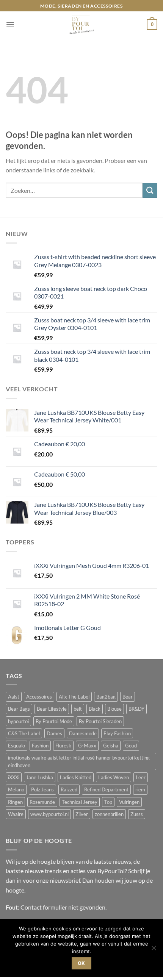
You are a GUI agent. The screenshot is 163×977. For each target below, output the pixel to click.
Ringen (15, 802)
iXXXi (13, 777)
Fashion (40, 746)
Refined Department (106, 789)
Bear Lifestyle (52, 709)
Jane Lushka (39, 777)
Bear (127, 697)
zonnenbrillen (109, 814)
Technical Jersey (79, 802)
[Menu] (10, 25)
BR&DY (136, 709)
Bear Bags (19, 709)
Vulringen (129, 802)
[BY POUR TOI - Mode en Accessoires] (81, 24)
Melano (16, 789)
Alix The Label (74, 697)
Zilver (81, 814)
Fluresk (63, 746)
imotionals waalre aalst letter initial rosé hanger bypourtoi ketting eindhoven (79, 761)
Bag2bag (106, 697)
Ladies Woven (113, 777)
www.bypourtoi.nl (49, 814)
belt (78, 709)
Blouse (114, 709)
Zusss (136, 814)
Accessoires (39, 697)
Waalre (16, 814)
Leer (141, 777)
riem (140, 789)
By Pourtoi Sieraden (100, 721)
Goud (131, 746)
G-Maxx (87, 746)
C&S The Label (24, 733)
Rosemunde (42, 802)
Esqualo (16, 746)
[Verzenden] (150, 190)
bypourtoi (18, 721)
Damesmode (83, 733)
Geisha (110, 746)
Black (94, 709)
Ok (81, 963)
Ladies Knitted (75, 777)
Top (108, 802)
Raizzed (69, 789)
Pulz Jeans (42, 789)
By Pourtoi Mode (54, 721)
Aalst (13, 697)
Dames (54, 733)
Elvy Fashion (117, 733)
